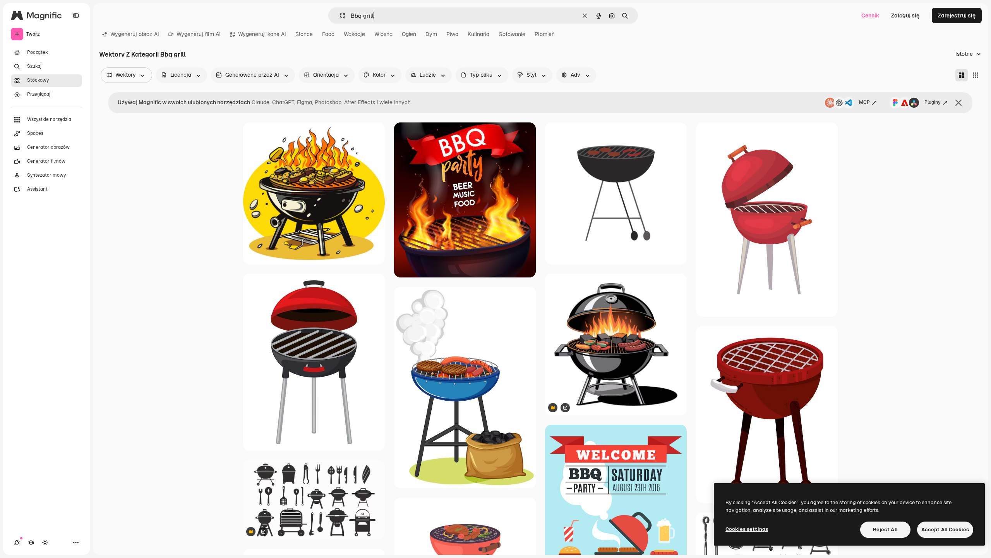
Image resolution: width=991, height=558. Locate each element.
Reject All (885, 529)
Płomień (545, 34)
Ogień (409, 34)
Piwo (452, 34)
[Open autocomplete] (339, 16)
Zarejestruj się (957, 15)
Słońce (304, 34)
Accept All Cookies (945, 529)
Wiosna (383, 34)
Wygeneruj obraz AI (134, 34)
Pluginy (932, 102)
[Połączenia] (17, 542)
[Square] (975, 75)
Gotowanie (512, 34)
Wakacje (354, 34)
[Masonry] (961, 75)
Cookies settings (746, 529)
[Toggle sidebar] (76, 15)
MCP (864, 102)
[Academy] (31, 542)
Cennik (870, 15)
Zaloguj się (905, 15)
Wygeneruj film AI (199, 34)
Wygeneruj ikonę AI (262, 34)
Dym (431, 34)
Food (328, 34)
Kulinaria (478, 34)
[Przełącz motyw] (45, 542)
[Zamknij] (958, 102)
